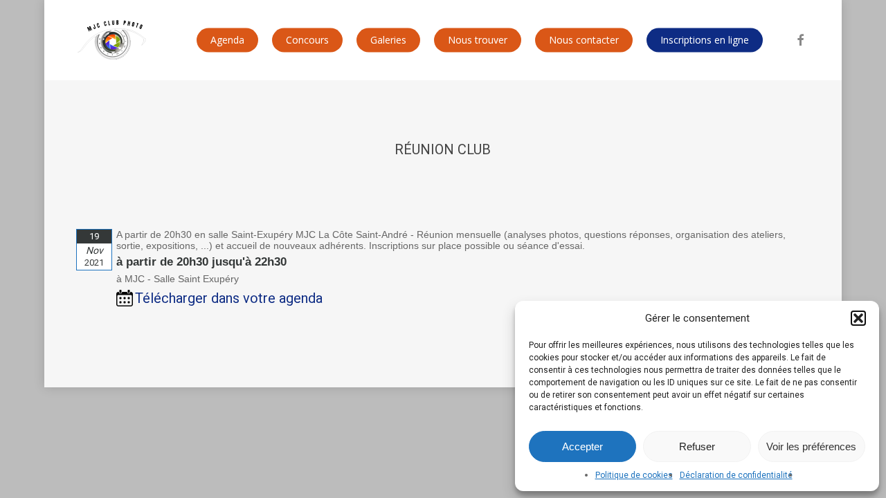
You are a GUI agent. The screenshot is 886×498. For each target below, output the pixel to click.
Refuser (697, 446)
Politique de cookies (634, 475)
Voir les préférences (811, 446)
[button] (858, 318)
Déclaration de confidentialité (736, 475)
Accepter (582, 446)
